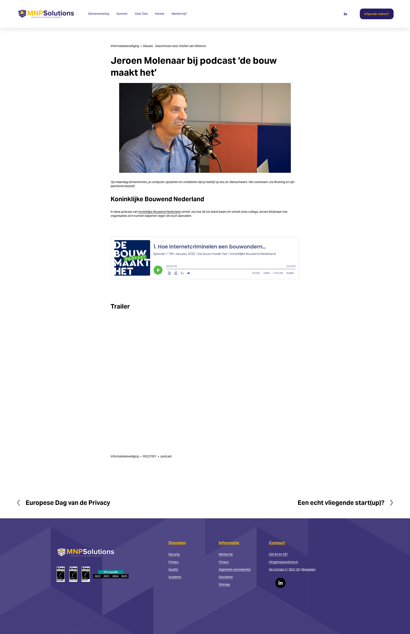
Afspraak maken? (376, 14)
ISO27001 (150, 456)
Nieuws (148, 46)
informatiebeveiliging (125, 456)
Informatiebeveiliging (125, 46)
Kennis (159, 14)
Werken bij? (179, 14)
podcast (166, 456)
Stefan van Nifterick (192, 46)
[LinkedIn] (345, 14)
